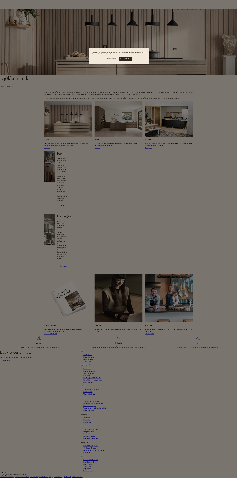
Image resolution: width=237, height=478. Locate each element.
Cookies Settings (111, 58)
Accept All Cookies (125, 58)
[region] (119, 56)
